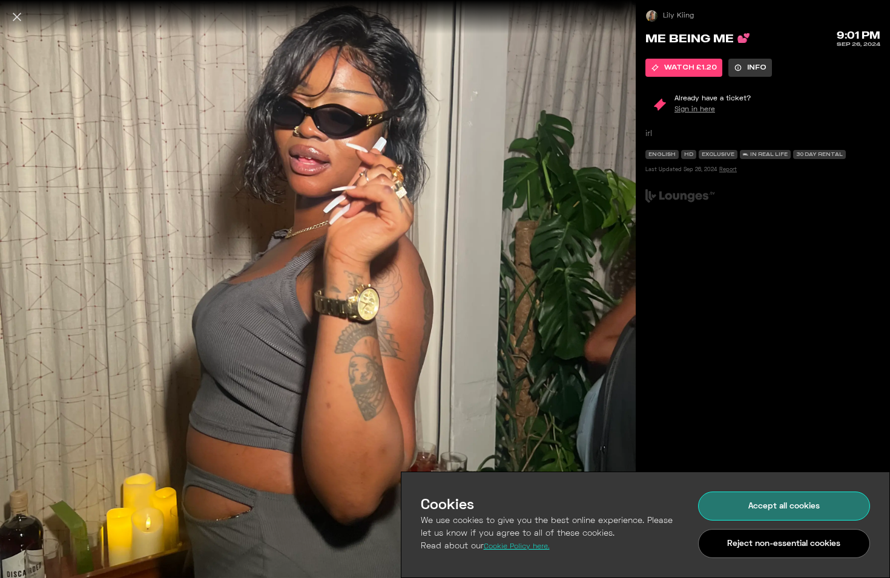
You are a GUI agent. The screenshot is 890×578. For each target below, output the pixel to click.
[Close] (17, 17)
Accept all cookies (784, 506)
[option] (683, 68)
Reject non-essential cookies (783, 544)
